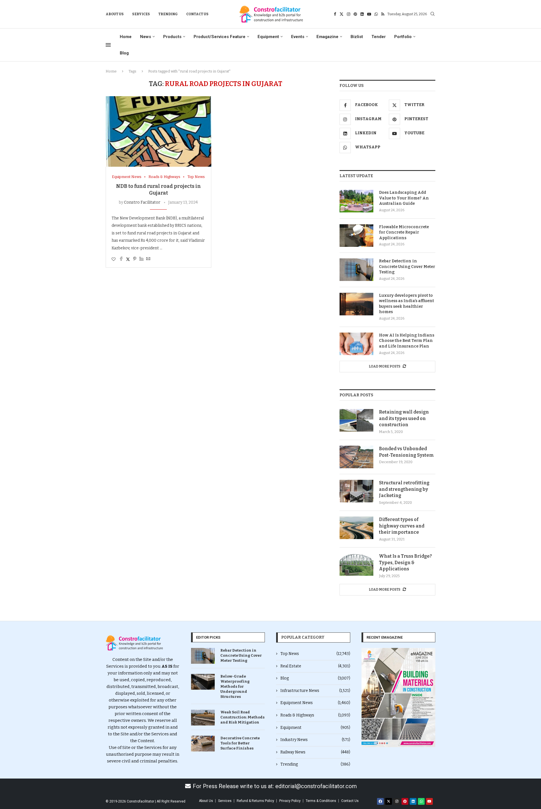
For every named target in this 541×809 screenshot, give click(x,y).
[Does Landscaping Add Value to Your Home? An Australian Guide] (356, 201)
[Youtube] (369, 14)
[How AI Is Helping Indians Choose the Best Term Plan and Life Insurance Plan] (356, 344)
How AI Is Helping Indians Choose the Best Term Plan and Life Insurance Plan (406, 341)
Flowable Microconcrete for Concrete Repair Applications (404, 232)
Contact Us (197, 14)
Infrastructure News (315, 690)
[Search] (432, 14)
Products (172, 36)
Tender (378, 36)
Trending (168, 14)
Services (141, 14)
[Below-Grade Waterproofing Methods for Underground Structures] (203, 682)
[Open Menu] (108, 44)
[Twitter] (341, 14)
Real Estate (315, 666)
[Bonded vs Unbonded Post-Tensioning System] (356, 457)
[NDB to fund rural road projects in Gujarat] (158, 131)
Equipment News (315, 702)
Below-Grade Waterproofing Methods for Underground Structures (235, 686)
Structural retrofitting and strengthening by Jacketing (404, 489)
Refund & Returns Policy (255, 801)
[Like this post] (114, 259)
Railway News (315, 752)
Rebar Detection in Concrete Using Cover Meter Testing (407, 266)
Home (126, 36)
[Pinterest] (355, 14)
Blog (124, 53)
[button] (367, 697)
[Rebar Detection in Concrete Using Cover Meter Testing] (356, 269)
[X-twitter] (388, 801)
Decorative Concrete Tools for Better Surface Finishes (240, 743)
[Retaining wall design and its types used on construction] (356, 420)
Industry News (315, 739)
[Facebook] (335, 14)
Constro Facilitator (142, 202)
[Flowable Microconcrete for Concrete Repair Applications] (356, 235)
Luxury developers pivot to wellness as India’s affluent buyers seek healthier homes (406, 304)
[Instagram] (349, 14)
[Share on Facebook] (121, 259)
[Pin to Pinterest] (135, 259)
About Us (115, 14)
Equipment (268, 36)
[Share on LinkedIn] (141, 259)
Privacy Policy (290, 801)
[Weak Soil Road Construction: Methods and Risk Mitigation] (203, 718)
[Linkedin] (362, 14)
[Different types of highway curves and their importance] (356, 527)
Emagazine (327, 36)
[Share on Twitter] (128, 259)
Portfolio (403, 36)
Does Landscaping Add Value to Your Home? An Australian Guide (404, 198)
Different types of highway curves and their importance (401, 526)
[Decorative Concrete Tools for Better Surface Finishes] (203, 743)
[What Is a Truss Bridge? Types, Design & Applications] (356, 564)
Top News (315, 653)
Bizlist (357, 36)
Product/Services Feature (219, 36)
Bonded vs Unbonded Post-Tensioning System (406, 452)
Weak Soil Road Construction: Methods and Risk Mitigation (242, 717)
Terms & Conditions (321, 801)
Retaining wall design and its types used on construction (404, 418)
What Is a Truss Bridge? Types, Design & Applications (405, 562)
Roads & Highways (315, 715)
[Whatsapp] (376, 14)
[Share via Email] (148, 259)
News (145, 36)
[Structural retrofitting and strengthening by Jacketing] (356, 491)
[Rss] (383, 14)
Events (297, 36)
